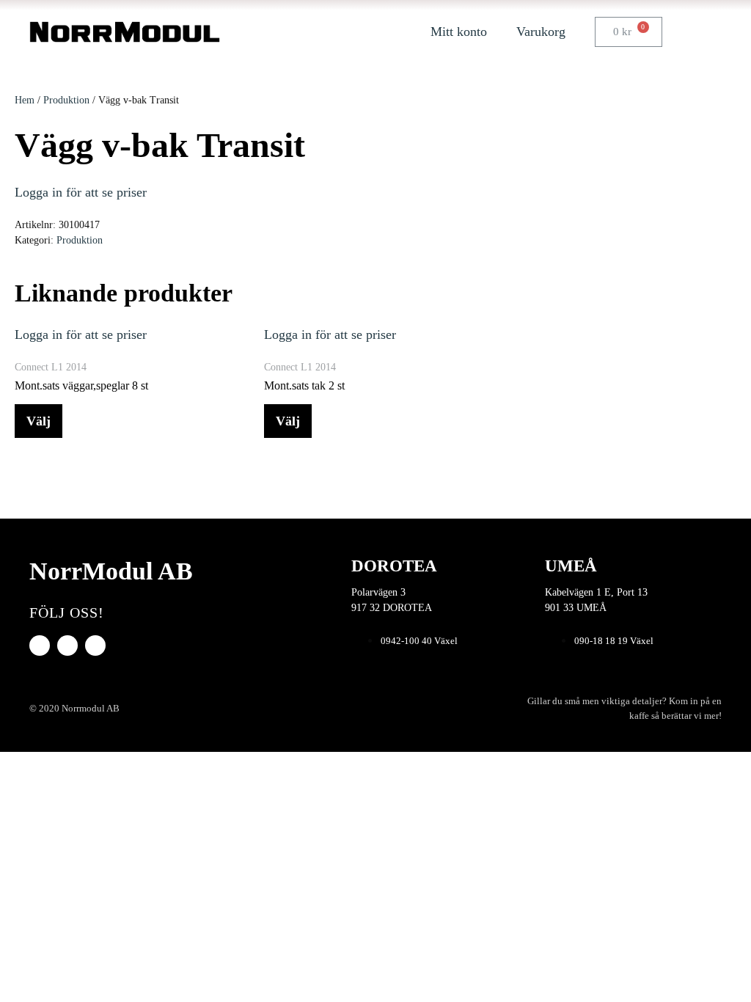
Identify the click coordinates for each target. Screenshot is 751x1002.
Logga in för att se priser (81, 192)
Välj (38, 421)
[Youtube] (67, 645)
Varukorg (540, 31)
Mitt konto (459, 31)
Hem (24, 100)
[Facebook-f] (39, 645)
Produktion (66, 100)
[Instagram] (95, 645)
